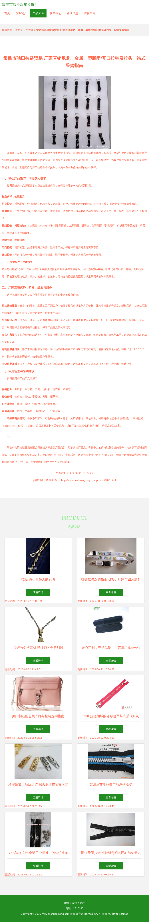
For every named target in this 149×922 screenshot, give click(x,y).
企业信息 (72, 13)
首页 (7, 13)
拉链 (72, 913)
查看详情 (38, 592)
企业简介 (21, 13)
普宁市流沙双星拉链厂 (20, 5)
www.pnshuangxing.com (55, 913)
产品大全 (38, 13)
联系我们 (55, 13)
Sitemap (123, 913)
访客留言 (89, 13)
